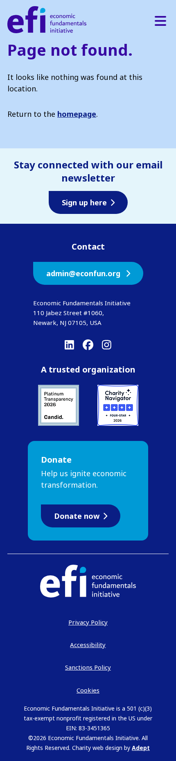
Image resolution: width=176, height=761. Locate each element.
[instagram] (106, 344)
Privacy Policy (88, 622)
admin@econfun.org (84, 273)
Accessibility (88, 645)
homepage (76, 114)
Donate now (76, 516)
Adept (141, 748)
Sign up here (84, 202)
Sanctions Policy (88, 667)
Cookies (88, 690)
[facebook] (88, 344)
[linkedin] (69, 344)
